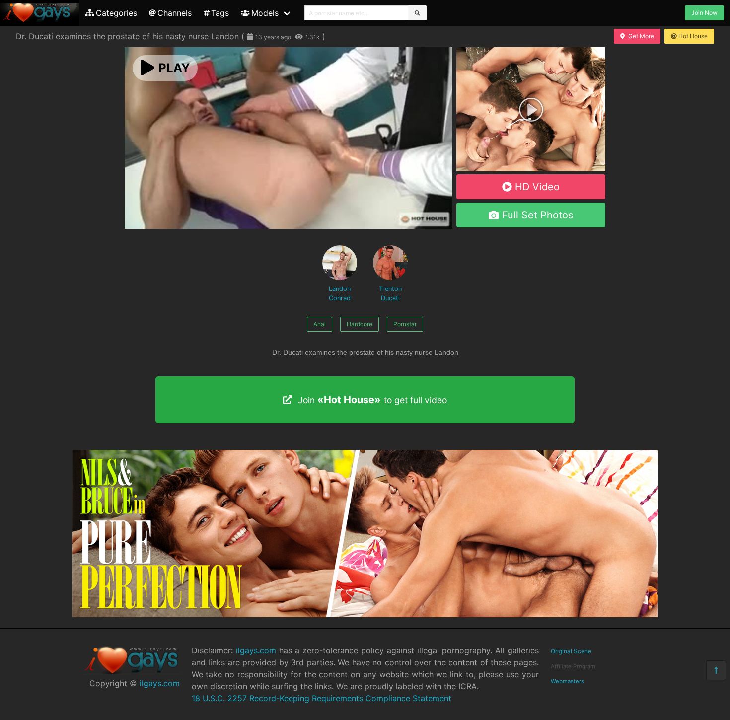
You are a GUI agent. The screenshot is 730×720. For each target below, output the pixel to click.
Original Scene (571, 651)
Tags (220, 13)
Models (265, 13)
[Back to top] (716, 670)
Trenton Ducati (390, 293)
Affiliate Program (573, 666)
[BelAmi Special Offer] (530, 168)
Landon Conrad (340, 293)
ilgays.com (160, 683)
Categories (116, 13)
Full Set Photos (537, 215)
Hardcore (359, 324)
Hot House (693, 36)
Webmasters (567, 681)
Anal (319, 324)
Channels (174, 13)
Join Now (704, 12)
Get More (641, 36)
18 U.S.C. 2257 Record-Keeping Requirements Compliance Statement (321, 698)
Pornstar (405, 324)
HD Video (537, 187)
